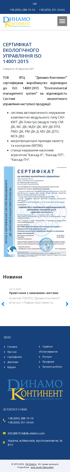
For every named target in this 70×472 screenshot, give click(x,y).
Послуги (47, 356)
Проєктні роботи (52, 366)
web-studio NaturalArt (42, 467)
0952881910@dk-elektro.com (26, 433)
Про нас (12, 352)
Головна (12, 346)
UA (35, 3)
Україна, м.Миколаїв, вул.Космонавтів (33, 440)
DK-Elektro (31, 464)
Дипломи (12, 362)
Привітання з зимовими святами (33, 293)
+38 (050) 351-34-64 (52, 10)
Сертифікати (14, 357)
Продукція (48, 361)
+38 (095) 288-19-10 (22, 10)
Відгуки (11, 367)
